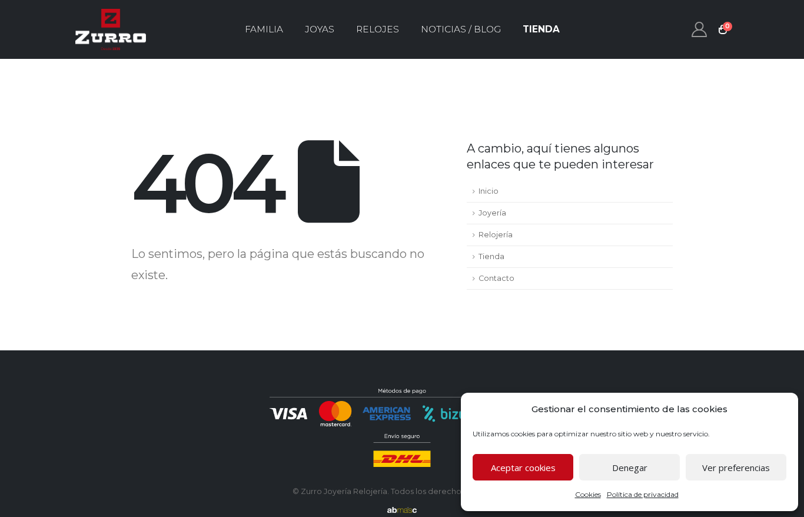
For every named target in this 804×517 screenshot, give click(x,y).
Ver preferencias (736, 467)
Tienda (541, 29)
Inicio (489, 191)
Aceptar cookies (523, 467)
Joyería (492, 212)
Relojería (496, 234)
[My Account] (699, 29)
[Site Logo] (110, 29)
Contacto (496, 278)
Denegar (629, 467)
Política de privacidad (643, 494)
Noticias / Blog (461, 29)
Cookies (588, 494)
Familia (264, 29)
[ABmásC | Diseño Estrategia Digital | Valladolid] (402, 510)
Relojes (377, 29)
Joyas (319, 29)
